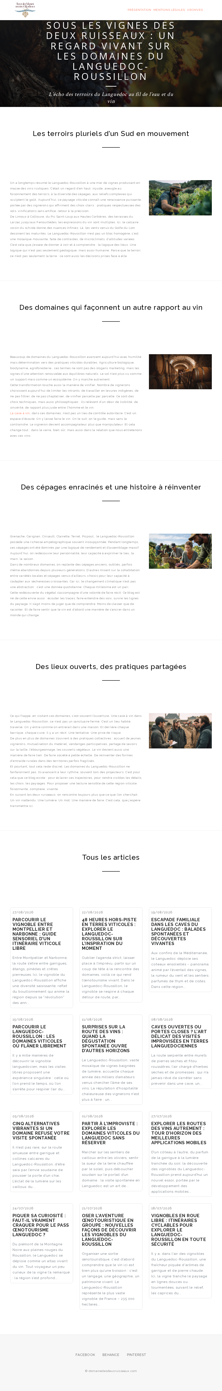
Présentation (139, 9)
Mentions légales (169, 9)
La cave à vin (20, 413)
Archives (195, 9)
